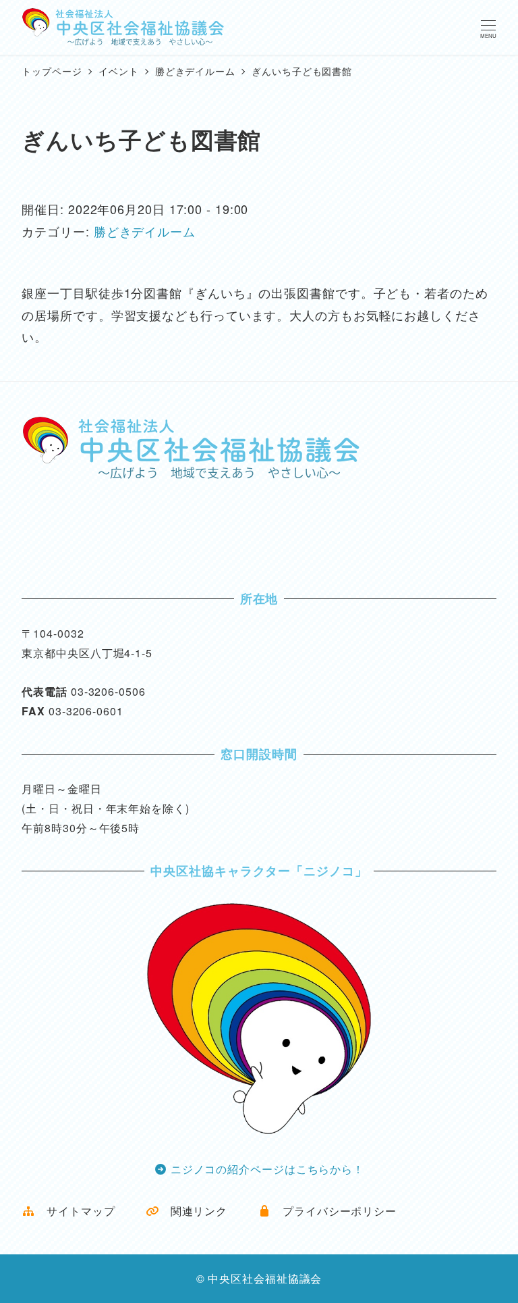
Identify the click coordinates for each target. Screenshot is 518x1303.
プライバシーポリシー (334, 1211)
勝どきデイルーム (145, 231)
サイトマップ (75, 1211)
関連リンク (193, 1211)
